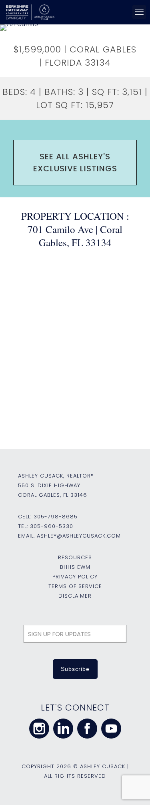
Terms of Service (75, 586)
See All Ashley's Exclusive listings (75, 162)
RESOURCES (75, 557)
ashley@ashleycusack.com (79, 536)
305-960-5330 (51, 526)
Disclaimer (75, 596)
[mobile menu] (139, 12)
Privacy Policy (75, 576)
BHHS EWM (75, 567)
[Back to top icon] (133, 788)
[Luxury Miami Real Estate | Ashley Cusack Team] (73, 12)
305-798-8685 (56, 516)
